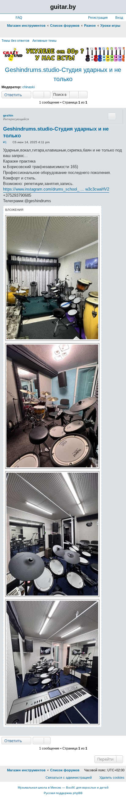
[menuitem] (16, 17)
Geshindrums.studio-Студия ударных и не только (63, 74)
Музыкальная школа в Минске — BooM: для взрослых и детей (63, 787)
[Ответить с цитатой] (112, 116)
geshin (8, 115)
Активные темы (44, 40)
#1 (5, 142)
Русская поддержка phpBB (63, 793)
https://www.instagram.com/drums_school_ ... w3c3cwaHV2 (56, 189)
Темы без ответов (15, 40)
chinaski (28, 87)
